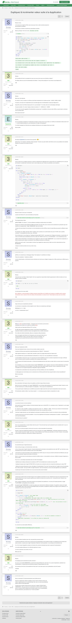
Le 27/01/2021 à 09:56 (19, 534)
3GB (8, 80)
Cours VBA (13, 5)
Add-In (42, 5)
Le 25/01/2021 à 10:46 (19, 20)
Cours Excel (5, 5)
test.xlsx (19, 33)
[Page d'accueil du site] (2, 7)
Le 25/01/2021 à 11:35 (19, 93)
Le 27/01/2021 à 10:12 (19, 555)
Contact (68, 619)
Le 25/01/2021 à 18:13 (19, 136)
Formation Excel (5, 613)
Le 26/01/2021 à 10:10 (19, 252)
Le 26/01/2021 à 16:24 (19, 422)
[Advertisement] (59, 30)
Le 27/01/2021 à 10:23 (19, 575)
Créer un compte (64, 2)
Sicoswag (8, 27)
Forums (6, 7)
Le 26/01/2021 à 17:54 (19, 474)
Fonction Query (18, 618)
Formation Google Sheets (20, 613)
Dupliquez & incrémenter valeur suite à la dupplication (25, 7)
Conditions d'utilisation (61, 618)
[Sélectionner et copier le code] (48, 36)
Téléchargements (50, 5)
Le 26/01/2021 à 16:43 (19, 442)
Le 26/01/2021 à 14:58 (19, 380)
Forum (37, 5)
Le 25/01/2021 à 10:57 (19, 73)
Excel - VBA (11, 7)
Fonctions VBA (30, 5)
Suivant (67, 16)
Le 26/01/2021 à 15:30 (19, 400)
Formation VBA (5, 614)
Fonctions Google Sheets (20, 616)
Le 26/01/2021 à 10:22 (19, 272)
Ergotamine (8, 124)
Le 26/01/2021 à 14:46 (19, 344)
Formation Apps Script (20, 614)
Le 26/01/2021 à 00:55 (19, 156)
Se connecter (55, 2)
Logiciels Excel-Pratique (62, 5)
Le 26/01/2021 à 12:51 (19, 301)
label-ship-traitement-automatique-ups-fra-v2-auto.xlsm (28, 217)
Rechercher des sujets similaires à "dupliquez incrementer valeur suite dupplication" (36, 602)
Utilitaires (4, 618)
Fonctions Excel (21, 5)
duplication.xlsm (20, 203)
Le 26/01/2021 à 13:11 (19, 321)
